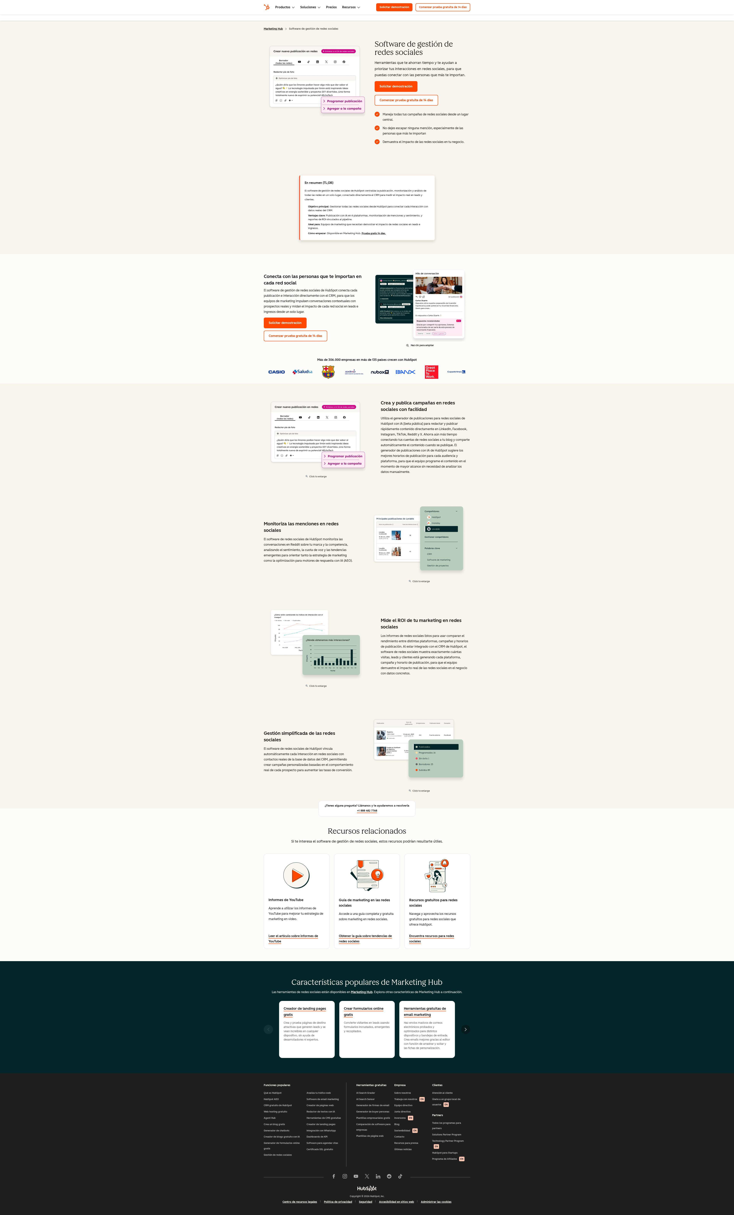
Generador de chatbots (276, 1130)
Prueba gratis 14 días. (374, 233)
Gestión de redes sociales (278, 1155)
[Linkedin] (378, 1177)
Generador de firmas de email (372, 1105)
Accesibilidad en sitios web (396, 1202)
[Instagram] (344, 1177)
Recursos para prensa (406, 1143)
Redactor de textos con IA (321, 1111)
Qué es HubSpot (273, 1093)
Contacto (399, 1136)
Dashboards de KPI (317, 1136)
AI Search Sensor (365, 1099)
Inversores (403, 1118)
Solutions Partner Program (446, 1134)
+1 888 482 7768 (367, 810)
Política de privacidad (338, 1202)
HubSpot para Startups (445, 1152)
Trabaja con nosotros (409, 1099)
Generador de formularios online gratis (282, 1146)
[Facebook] (333, 1177)
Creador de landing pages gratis (305, 1011)
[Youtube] (355, 1177)
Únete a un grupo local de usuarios (446, 1102)
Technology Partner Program (448, 1144)
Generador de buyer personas (372, 1111)
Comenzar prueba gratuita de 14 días (443, 7)
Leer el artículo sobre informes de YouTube (293, 938)
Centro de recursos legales (300, 1202)
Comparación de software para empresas (373, 1127)
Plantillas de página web (370, 1136)
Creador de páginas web (320, 1105)
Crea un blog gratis (274, 1124)
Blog (396, 1124)
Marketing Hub (273, 28)
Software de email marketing (323, 1099)
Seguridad (365, 1202)
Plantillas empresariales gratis (373, 1118)
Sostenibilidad (405, 1130)
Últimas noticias (403, 1149)
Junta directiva (402, 1111)
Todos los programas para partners (446, 1126)
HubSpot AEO (271, 1099)
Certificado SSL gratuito (320, 1149)
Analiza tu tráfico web (319, 1093)
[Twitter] (367, 1177)
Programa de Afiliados (447, 1159)
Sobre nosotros (402, 1093)
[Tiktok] (400, 1177)
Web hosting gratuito (275, 1111)
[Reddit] (389, 1177)
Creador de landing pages (321, 1124)
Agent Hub (270, 1118)
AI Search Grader (365, 1093)
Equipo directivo (403, 1105)
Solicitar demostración (394, 7)
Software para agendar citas (322, 1143)
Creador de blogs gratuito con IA (282, 1136)
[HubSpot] (267, 7)
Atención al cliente (442, 1093)
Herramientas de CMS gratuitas (324, 1118)
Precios (331, 7)
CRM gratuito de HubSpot (278, 1105)
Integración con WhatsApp (321, 1130)
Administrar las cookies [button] (436, 1202)
